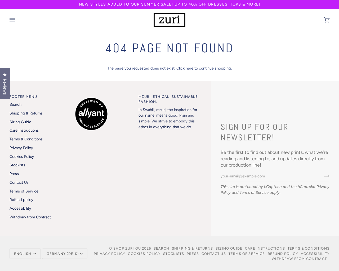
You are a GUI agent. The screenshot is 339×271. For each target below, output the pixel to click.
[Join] (322, 176)
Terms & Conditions (26, 139)
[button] (103, 95)
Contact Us (19, 182)
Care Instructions (24, 130)
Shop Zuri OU (127, 248)
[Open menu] (17, 20)
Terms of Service (254, 192)
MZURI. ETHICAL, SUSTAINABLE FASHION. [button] (168, 99)
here (189, 68)
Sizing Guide (20, 122)
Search (15, 104)
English (23, 254)
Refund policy (21, 199)
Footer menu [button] (23, 97)
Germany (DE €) (63, 254)
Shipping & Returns (26, 113)
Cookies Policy (22, 156)
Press (14, 173)
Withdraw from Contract (30, 217)
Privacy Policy (21, 147)
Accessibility (20, 208)
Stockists (17, 165)
